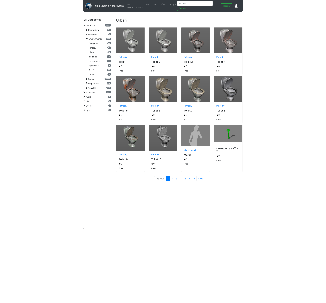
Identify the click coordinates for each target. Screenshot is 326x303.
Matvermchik (190, 150)
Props (91, 79)
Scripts (173, 4)
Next (200, 178)
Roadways (94, 65)
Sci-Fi (91, 70)
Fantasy (92, 48)
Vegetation (93, 83)
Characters (93, 30)
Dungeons (93, 43)
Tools (156, 4)
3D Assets (131, 6)
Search (182, 8)
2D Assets (140, 6)
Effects (164, 4)
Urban (91, 74)
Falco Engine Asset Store (108, 5)
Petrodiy (123, 57)
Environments (95, 39)
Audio (149, 4)
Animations (91, 34)
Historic (92, 52)
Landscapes (94, 61)
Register (226, 6)
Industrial (93, 56)
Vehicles (92, 88)
